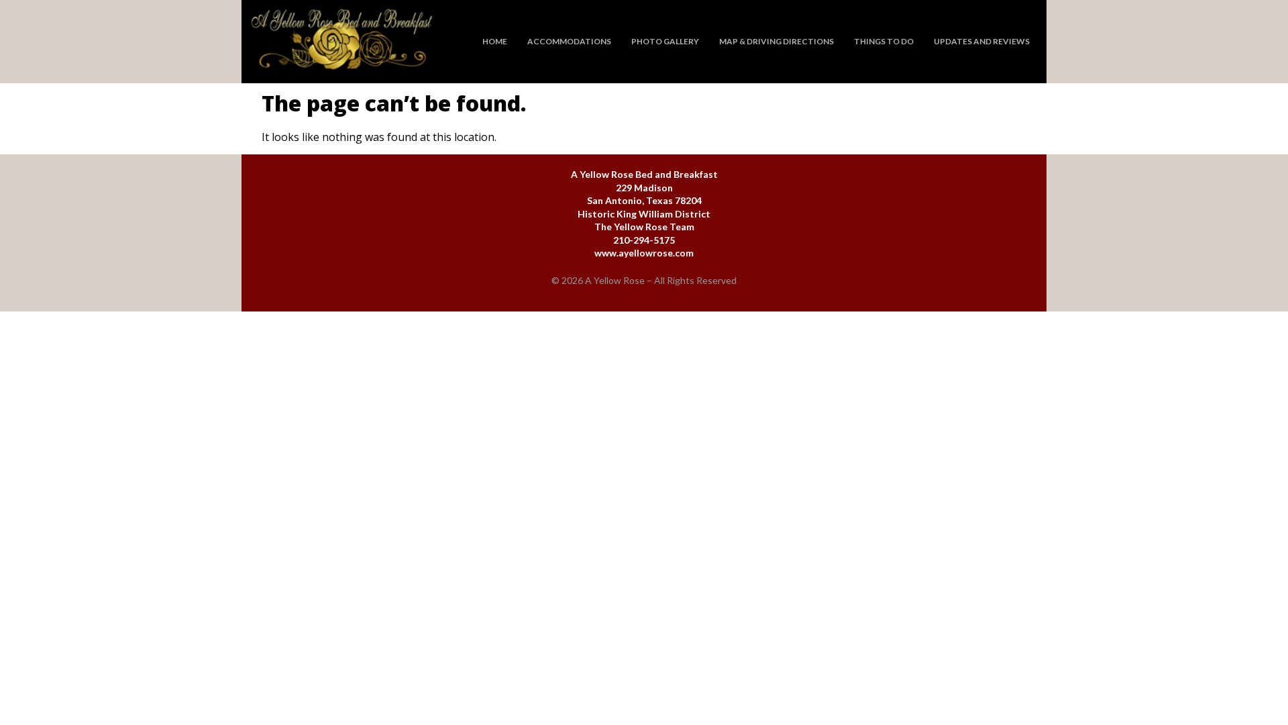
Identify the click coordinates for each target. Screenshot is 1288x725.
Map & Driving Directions (776, 41)
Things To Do (884, 41)
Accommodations (569, 41)
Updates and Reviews (982, 41)
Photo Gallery (665, 41)
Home (494, 41)
